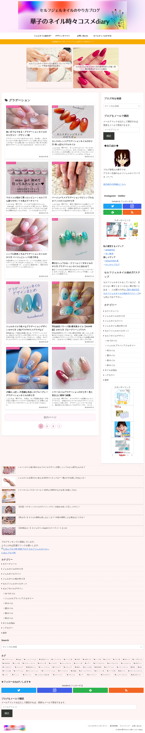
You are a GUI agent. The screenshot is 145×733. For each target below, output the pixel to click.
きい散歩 (109, 253)
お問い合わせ (136, 726)
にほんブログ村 (8, 553)
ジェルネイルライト (114, 321)
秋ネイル (111, 365)
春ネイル (111, 360)
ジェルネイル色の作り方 (116, 326)
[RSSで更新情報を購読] (132, 212)
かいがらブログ (112, 264)
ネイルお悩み (111, 370)
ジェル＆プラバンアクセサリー (121, 345)
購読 (109, 136)
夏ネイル (111, 355)
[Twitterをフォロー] (112, 206)
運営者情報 (114, 726)
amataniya (110, 250)
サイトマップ (125, 726)
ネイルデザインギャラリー (97, 726)
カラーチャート (112, 311)
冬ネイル (111, 350)
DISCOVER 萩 (112, 261)
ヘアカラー (110, 375)
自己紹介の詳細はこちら (114, 184)
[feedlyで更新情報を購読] (112, 212)
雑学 (107, 380)
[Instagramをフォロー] (132, 206)
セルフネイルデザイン (115, 336)
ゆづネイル (112, 340)
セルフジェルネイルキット (117, 331)
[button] (139, 106)
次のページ (50, 417)
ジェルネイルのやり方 (115, 316)
